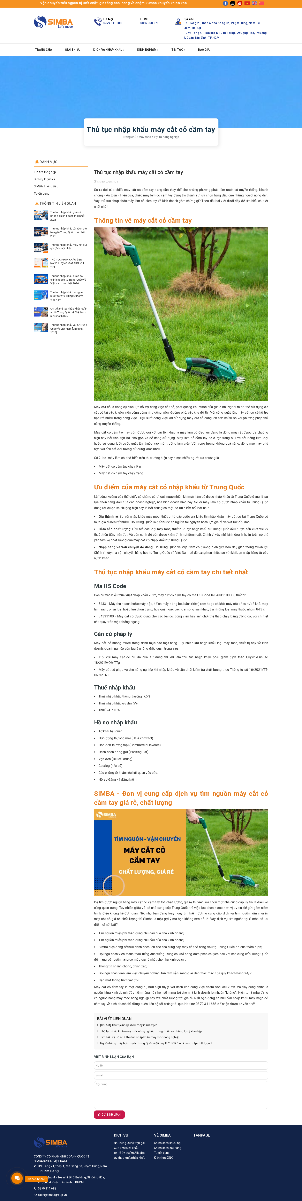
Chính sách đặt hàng (167, 1147)
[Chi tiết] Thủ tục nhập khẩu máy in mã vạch (129, 1025)
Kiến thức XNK (163, 1157)
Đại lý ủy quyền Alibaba (129, 1152)
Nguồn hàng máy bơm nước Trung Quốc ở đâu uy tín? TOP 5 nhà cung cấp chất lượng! (156, 1043)
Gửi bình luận (111, 1114)
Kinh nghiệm (147, 49)
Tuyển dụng (42, 193)
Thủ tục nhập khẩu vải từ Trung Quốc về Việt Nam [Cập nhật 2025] (68, 328)
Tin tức (177, 49)
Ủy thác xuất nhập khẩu (129, 1157)
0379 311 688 (112, 23)
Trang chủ (43, 49)
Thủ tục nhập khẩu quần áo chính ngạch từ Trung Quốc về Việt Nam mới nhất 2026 (68, 279)
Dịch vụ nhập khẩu (108, 49)
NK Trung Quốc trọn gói (129, 1143)
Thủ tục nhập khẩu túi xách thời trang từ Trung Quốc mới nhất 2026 (68, 232)
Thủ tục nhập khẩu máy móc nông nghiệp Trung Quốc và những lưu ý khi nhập (151, 1031)
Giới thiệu (73, 49)
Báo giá (204, 49)
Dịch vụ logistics (44, 179)
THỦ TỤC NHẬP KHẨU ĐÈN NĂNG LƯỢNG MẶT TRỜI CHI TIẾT (67, 263)
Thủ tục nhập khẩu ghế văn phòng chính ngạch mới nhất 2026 (67, 216)
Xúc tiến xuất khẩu (126, 1147)
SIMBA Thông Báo (46, 186)
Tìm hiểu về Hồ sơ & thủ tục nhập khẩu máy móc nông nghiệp (140, 1037)
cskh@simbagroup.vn (52, 1194)
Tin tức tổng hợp (45, 172)
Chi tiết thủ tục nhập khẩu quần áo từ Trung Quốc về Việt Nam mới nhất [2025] (68, 312)
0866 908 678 (149, 23)
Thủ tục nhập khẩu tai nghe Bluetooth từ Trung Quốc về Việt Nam (66, 296)
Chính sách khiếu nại (167, 1143)
